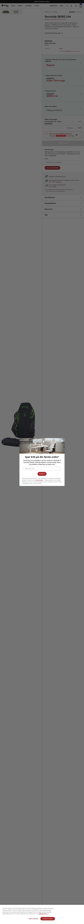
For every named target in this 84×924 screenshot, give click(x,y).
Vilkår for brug (42, 914)
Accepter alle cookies (47, 918)
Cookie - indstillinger (33, 918)
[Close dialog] (61, 440)
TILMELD (42, 474)
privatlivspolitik (39, 480)
